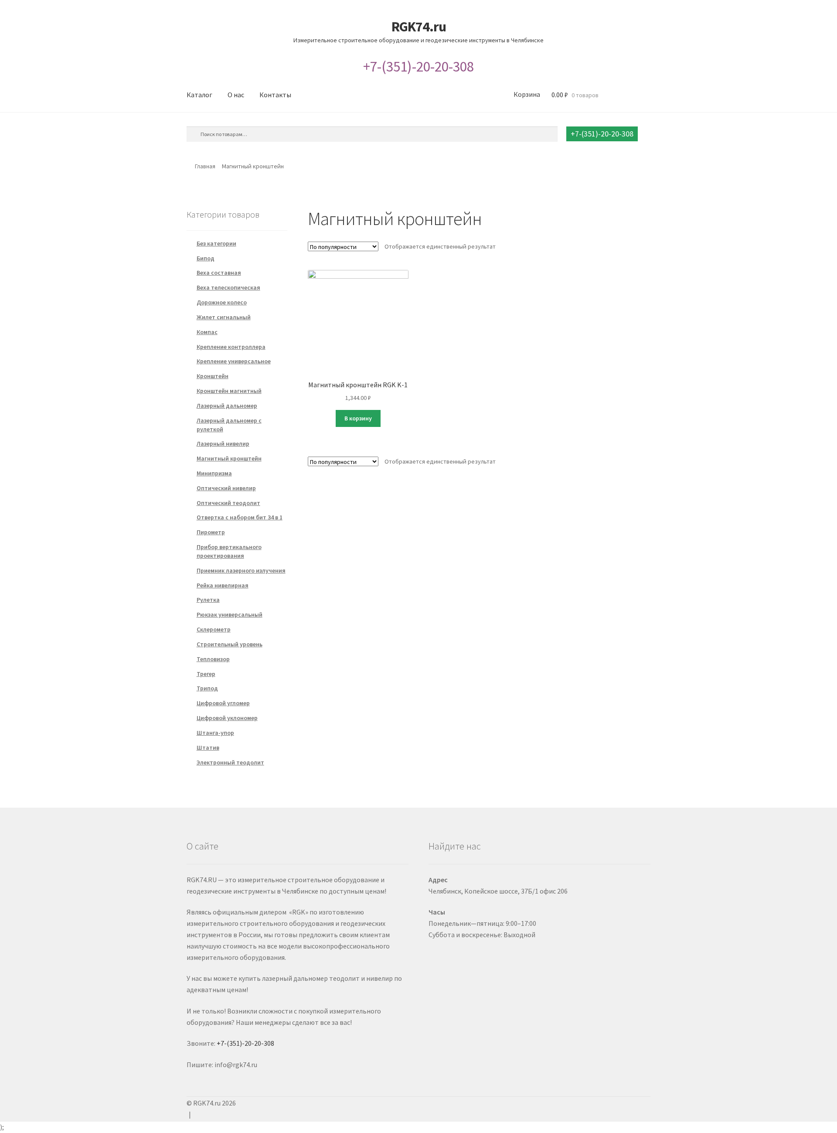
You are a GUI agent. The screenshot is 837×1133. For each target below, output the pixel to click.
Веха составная (219, 272)
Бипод (205, 258)
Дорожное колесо (222, 302)
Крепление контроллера (231, 347)
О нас (236, 94)
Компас (207, 332)
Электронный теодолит (230, 762)
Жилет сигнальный (224, 317)
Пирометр (211, 532)
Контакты (275, 94)
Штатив (208, 747)
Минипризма (214, 473)
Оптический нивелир (226, 488)
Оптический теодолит (228, 503)
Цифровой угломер (223, 703)
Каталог (199, 94)
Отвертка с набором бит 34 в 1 (239, 517)
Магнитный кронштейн (229, 458)
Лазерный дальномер (227, 406)
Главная (205, 166)
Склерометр (214, 629)
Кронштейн (212, 376)
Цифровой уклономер (227, 718)
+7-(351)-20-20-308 (418, 66)
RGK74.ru (418, 26)
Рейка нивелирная (222, 585)
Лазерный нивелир (223, 443)
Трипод (207, 688)
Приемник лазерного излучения (241, 570)
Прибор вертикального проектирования (229, 551)
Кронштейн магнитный (229, 391)
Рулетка (208, 600)
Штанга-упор (215, 733)
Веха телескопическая (228, 287)
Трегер (206, 674)
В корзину (358, 418)
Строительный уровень (229, 644)
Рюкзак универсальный (229, 614)
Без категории (216, 243)
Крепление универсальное (234, 361)
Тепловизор (213, 659)
